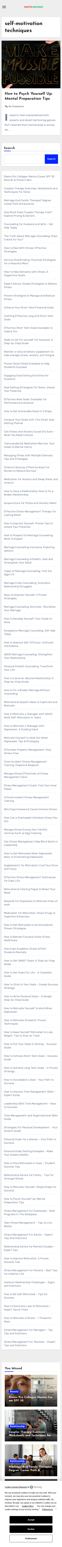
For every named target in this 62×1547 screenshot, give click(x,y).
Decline (31, 1529)
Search (9, 148)
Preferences (31, 1538)
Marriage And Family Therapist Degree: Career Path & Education (30, 1470)
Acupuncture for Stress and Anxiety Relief (30, 503)
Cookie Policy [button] (28, 1506)
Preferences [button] (47, 1509)
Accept (31, 1520)
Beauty (14, 1391)
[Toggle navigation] (4, 7)
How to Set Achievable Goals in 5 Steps (28, 411)
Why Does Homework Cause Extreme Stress (30, 809)
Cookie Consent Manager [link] (16, 1487)
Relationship (17, 1426)
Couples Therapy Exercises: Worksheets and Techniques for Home (30, 1435)
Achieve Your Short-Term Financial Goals (29, 307)
